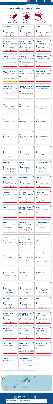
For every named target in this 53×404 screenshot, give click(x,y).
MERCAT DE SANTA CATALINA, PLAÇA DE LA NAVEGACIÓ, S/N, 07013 (27, 121)
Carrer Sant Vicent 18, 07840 (25, 272)
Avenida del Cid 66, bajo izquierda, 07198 (10, 273)
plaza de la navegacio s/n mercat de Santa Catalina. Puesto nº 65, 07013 (27, 258)
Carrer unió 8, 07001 (8, 227)
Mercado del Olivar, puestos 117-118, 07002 (43, 348)
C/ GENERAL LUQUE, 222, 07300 (42, 106)
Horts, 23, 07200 (40, 242)
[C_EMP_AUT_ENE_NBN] (21, 395)
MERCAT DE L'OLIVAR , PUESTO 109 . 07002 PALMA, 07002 (27, 363)
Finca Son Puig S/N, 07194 (41, 272)
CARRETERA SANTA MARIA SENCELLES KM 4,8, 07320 (10, 288)
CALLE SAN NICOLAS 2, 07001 (25, 348)
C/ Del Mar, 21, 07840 (8, 348)
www (10, 33)
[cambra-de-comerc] (35, 396)
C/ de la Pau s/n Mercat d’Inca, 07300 (43, 151)
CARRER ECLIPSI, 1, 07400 (8, 242)
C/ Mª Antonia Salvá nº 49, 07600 (42, 227)
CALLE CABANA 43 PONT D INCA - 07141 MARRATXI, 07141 (10, 182)
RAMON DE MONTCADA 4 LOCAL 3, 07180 (10, 136)
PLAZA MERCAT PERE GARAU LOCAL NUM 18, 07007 (27, 137)
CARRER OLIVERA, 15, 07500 (25, 76)
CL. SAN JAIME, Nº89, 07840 (25, 91)
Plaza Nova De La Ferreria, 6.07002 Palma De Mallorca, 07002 (26, 242)
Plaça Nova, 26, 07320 (41, 257)
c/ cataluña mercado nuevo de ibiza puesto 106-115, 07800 (44, 167)
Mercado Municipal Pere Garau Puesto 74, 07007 (11, 91)
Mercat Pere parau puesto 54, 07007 (10, 121)
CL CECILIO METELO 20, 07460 (25, 106)
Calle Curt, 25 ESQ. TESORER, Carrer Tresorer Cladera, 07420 (26, 167)
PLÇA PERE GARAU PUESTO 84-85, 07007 (43, 91)
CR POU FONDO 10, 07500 (8, 257)
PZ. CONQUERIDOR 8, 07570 (42, 287)
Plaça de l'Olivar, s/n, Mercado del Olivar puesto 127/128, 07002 (26, 212)
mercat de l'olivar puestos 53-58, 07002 (44, 76)
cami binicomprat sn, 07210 (25, 287)
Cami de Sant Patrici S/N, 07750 (9, 363)
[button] (26, 378)
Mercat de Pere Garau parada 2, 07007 (44, 121)
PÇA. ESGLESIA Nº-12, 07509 (25, 151)
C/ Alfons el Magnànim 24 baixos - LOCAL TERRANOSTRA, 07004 (11, 76)
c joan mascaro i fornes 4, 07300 (43, 136)
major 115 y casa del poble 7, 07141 (10, 106)
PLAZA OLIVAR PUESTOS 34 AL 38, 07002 (10, 151)
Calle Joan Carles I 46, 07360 (25, 227)
